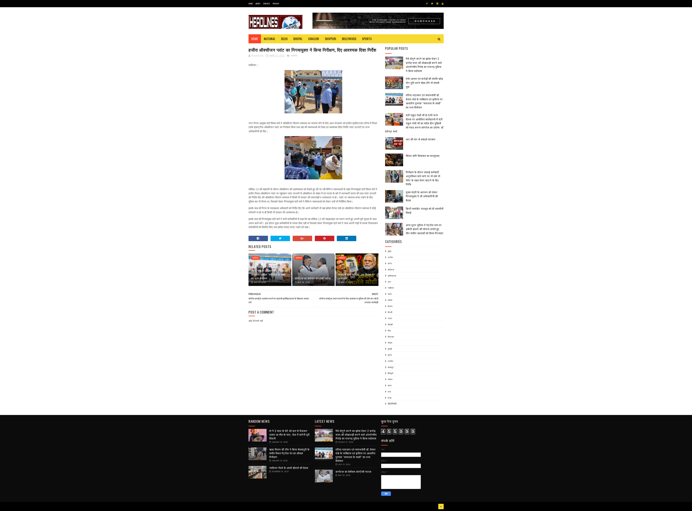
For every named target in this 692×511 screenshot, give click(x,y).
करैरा (390, 263)
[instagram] (437, 3)
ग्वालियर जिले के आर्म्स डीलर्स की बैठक (288, 468)
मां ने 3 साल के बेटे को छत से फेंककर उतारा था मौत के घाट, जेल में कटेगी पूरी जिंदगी (289, 434)
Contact (266, 3)
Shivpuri (330, 39)
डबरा (390, 293)
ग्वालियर (293, 55)
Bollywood (349, 39)
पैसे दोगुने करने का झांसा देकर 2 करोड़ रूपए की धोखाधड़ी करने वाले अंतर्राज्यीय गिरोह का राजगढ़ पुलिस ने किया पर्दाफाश (424, 64)
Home (251, 3)
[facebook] (427, 3)
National (269, 39)
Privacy (276, 3)
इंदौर (390, 251)
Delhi (284, 39)
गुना (389, 281)
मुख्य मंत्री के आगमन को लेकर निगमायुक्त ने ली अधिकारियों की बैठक (422, 196)
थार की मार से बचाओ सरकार (421, 139)
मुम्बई (390, 348)
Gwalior (313, 39)
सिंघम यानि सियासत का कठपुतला (423, 156)
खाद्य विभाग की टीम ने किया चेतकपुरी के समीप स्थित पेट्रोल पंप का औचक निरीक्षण (289, 453)
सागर (390, 385)
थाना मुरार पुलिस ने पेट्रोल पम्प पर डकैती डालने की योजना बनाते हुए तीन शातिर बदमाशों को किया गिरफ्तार (424, 229)
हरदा (390, 397)
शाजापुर (391, 367)
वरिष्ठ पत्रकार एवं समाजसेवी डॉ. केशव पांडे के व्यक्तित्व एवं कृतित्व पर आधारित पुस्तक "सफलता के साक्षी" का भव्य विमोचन (269, 272)
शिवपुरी (390, 373)
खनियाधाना (392, 275)
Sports (367, 39)
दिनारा (390, 306)
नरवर (390, 318)
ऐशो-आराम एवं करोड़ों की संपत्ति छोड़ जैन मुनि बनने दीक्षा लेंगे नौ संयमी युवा (424, 83)
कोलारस (391, 269)
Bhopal (297, 39)
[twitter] (432, 3)
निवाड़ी (390, 324)
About (258, 3)
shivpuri (392, 403)
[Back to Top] (441, 506)
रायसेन (390, 361)
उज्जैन (390, 257)
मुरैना (390, 354)
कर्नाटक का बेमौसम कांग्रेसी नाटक (313, 278)
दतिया (390, 300)
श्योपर (390, 379)
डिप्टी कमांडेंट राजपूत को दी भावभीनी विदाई (424, 210)
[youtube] (442, 3)
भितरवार (391, 336)
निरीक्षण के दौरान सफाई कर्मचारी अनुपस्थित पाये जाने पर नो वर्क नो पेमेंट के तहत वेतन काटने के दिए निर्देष (423, 178)
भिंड (389, 330)
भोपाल (390, 342)
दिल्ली (390, 312)
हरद (389, 391)
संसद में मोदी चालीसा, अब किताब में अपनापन (356, 276)
